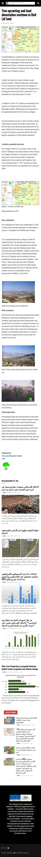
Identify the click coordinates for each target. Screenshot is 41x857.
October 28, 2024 (13, 582)
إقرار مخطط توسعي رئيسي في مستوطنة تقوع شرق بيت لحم (26, 749)
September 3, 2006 (7, 23)
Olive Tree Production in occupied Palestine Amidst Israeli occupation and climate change (20, 667)
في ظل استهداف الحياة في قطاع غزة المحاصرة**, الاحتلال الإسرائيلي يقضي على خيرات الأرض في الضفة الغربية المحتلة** (19, 623)
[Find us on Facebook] (2, 848)
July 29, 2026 (25, 743)
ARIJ (14, 853)
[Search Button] (38, 3)
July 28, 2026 (25, 755)
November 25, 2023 (13, 672)
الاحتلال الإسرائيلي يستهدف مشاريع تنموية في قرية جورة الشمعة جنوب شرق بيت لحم (20, 488)
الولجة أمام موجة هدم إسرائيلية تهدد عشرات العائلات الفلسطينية (26, 719)
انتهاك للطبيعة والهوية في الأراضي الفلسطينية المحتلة (20, 531)
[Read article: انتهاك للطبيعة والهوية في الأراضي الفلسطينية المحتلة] (20, 547)
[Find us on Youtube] (8, 848)
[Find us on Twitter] (5, 848)
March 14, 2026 (12, 492)
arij (4, 492)
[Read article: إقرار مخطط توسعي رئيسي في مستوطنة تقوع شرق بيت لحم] (9, 750)
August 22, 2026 (26, 725)
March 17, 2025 (12, 536)
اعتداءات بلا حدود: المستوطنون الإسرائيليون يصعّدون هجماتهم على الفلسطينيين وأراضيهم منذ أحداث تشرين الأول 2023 (20, 576)
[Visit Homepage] (20, 3)
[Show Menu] (3, 3)
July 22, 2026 (25, 775)
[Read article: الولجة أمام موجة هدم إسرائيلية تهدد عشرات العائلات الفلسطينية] (9, 720)
